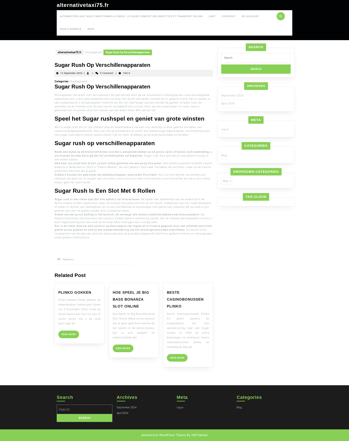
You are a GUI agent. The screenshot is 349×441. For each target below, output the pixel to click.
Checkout (229, 16)
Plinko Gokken (74, 292)
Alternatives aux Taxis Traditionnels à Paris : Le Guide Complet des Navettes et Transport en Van (131, 16)
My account (250, 16)
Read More (70, 335)
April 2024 (227, 103)
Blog (224, 155)
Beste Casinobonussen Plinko (185, 299)
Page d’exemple (70, 29)
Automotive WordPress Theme (163, 435)
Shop (90, 29)
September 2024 (232, 95)
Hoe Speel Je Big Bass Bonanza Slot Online (131, 299)
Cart (212, 16)
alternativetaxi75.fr (83, 5)
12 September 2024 (71, 73)
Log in (225, 129)
